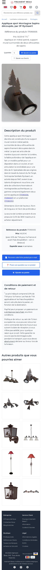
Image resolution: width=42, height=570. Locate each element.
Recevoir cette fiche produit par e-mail (21, 257)
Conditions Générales (29, 540)
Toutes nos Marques (10, 543)
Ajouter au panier (29, 53)
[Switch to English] (5, 7)
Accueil (4, 19)
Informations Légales (29, 537)
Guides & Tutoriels (28, 527)
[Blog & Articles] (30, 7)
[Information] (36, 7)
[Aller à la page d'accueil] (21, 3)
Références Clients (10, 540)
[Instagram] (21, 567)
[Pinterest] (27, 567)
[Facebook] (14, 567)
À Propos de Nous (9, 519)
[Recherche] (37, 13)
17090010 (9, 201)
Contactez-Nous (9, 522)
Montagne (33, 19)
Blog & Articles (8, 525)
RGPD (24, 543)
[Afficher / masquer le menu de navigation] (4, 4)
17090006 (24, 195)
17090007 (8, 198)
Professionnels (8, 537)
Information (26, 524)
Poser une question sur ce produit (21, 265)
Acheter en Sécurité (10, 546)
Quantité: (7, 53)
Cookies (25, 546)
